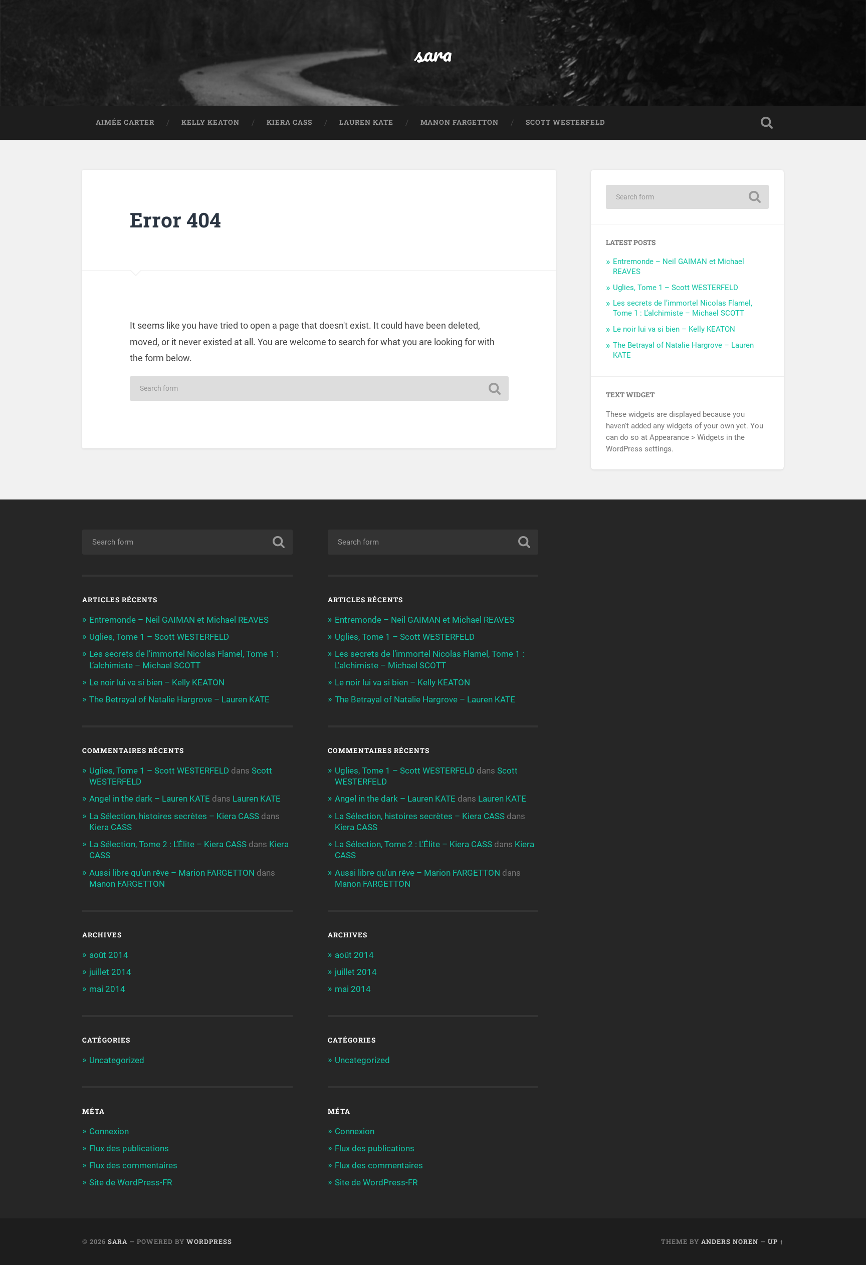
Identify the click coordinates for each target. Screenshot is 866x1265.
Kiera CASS (289, 122)
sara (433, 53)
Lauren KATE (366, 122)
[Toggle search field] (767, 123)
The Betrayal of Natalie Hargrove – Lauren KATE (179, 699)
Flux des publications (129, 1148)
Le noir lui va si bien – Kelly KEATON (674, 329)
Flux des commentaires (133, 1165)
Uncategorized (116, 1060)
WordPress (209, 1241)
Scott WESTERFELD (565, 122)
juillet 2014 (110, 972)
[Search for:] (319, 388)
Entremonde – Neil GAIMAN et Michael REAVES (179, 620)
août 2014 (108, 955)
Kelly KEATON (210, 122)
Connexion (109, 1131)
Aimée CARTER (125, 122)
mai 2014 (107, 989)
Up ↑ (776, 1241)
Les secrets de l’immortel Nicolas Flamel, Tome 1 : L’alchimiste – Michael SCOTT (682, 308)
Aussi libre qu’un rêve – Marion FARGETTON (172, 873)
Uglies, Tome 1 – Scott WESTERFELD (675, 287)
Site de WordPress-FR (130, 1182)
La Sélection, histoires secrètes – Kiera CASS (174, 816)
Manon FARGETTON (459, 122)
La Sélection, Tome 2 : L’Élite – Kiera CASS (168, 844)
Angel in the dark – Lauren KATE (149, 799)
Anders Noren (729, 1241)
